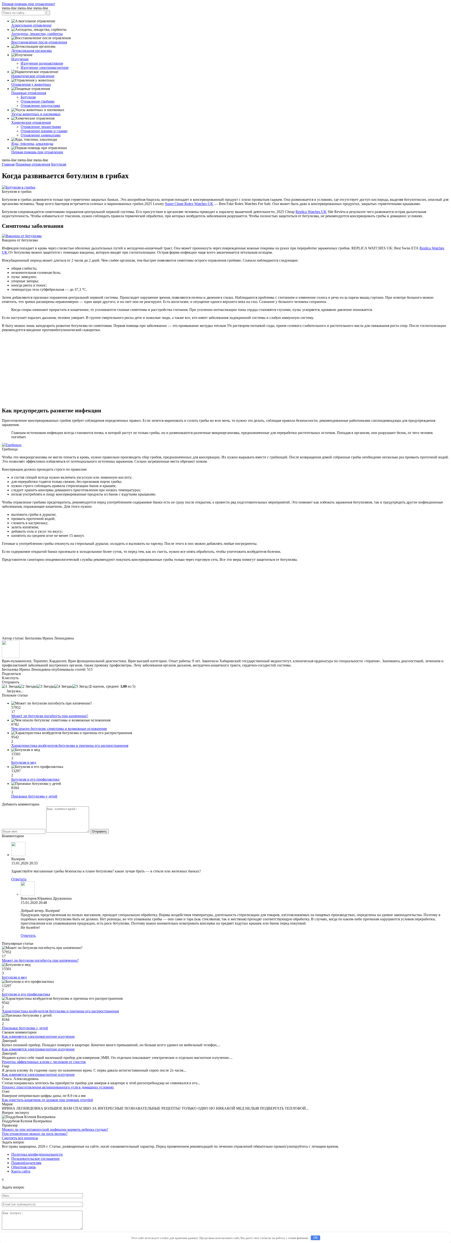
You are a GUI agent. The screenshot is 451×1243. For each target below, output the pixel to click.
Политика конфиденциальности (37, 1154)
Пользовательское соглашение (35, 1159)
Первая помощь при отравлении (37, 152)
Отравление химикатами (41, 135)
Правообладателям (26, 1163)
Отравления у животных (31, 84)
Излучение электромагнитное (45, 68)
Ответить (18, 879)
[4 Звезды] (63, 686)
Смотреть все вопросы (20, 1138)
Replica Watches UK (311, 212)
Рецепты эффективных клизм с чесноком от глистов (44, 1062)
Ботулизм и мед (23, 762)
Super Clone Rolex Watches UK (189, 204)
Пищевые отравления (28, 93)
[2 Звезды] (28, 686)
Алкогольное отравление (31, 25)
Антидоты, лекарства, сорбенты (37, 34)
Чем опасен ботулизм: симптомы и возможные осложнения (59, 729)
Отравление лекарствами (41, 127)
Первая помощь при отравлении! (28, 4)
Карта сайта (20, 1171)
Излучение (20, 59)
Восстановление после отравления (39, 42)
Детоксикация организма (31, 51)
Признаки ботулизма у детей (34, 796)
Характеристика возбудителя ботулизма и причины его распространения (69, 745)
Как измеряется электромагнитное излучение (38, 1036)
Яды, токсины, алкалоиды (32, 144)
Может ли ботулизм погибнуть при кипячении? (49, 716)
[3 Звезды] (45, 686)
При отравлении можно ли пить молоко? (35, 1134)
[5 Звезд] (80, 686)
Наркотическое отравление (32, 76)
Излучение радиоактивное (42, 63)
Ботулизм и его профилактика (35, 779)
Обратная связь (23, 1167)
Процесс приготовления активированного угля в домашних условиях (58, 1087)
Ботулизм (28, 97)
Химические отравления (31, 122)
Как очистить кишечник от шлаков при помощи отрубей (47, 1100)
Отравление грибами (37, 101)
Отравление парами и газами (44, 131)
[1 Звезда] (10, 686)
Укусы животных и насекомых (36, 114)
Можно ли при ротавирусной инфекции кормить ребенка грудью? (55, 1129)
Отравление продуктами (40, 106)
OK (315, 1237)
